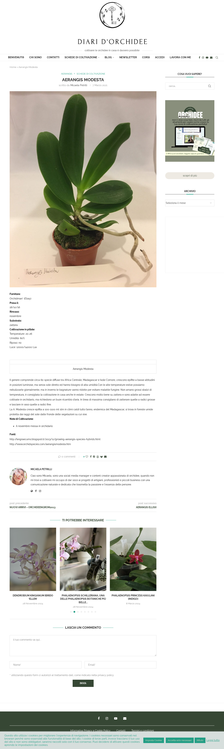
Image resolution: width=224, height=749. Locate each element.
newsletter (128, 57)
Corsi (146, 57)
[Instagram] (203, 57)
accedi (159, 57)
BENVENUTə (16, 57)
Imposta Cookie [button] (153, 740)
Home (13, 67)
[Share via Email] (105, 456)
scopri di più (190, 175)
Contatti (53, 57)
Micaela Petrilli (78, 85)
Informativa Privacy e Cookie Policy (90, 730)
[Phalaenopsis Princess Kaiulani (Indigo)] (83, 559)
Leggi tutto (213, 740)
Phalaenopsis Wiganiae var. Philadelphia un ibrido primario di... (133, 599)
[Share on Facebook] (91, 456)
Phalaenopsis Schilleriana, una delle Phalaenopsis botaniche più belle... (33, 599)
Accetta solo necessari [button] (180, 740)
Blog (108, 57)
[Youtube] (207, 57)
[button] (14, 570)
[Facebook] (199, 57)
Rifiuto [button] (200, 740)
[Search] (217, 57)
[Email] (211, 57)
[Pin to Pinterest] (94, 456)
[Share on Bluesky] (101, 456)
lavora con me (180, 57)
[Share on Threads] (97, 456)
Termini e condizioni (142, 730)
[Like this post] (87, 456)
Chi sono (35, 57)
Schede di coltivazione (81, 57)
